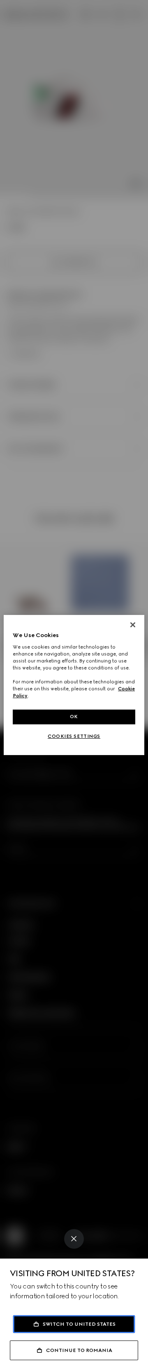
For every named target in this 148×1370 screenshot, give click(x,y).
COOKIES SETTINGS (74, 736)
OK (74, 716)
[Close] (74, 1239)
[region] (74, 685)
